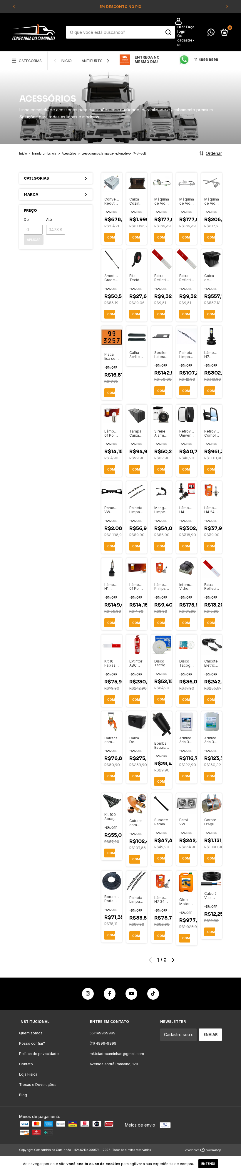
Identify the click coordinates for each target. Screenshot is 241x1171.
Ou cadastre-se (185, 40)
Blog (23, 1095)
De (26, 219)
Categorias (30, 61)
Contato (26, 1064)
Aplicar (34, 239)
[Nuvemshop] (203, 1150)
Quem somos (31, 1033)
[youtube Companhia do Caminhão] (131, 994)
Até (49, 219)
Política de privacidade (39, 1053)
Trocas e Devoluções (37, 1084)
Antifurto (92, 61)
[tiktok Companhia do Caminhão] (153, 994)
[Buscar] (168, 32)
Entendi (208, 1163)
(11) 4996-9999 (103, 1043)
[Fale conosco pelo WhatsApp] (211, 33)
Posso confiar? (32, 1043)
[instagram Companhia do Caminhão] (88, 994)
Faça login (186, 29)
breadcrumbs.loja (44, 153)
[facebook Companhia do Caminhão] (110, 994)
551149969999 (103, 1033)
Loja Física (28, 1074)
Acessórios (69, 153)
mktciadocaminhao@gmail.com (117, 1053)
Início (66, 61)
